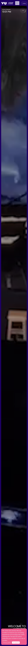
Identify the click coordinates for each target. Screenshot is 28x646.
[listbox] (17, 3)
